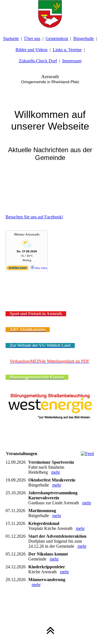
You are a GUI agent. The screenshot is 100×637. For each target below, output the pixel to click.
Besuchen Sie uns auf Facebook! (34, 216)
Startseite (11, 38)
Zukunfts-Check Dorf (38, 60)
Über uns (32, 38)
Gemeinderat (57, 38)
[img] (50, 14)
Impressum (71, 60)
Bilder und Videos (32, 49)
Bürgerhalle (83, 38)
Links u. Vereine (67, 49)
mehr (55, 472)
